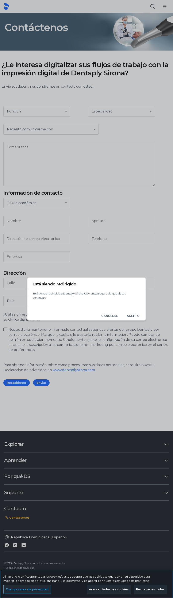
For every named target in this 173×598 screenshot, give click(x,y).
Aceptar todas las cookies (109, 589)
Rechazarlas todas (150, 589)
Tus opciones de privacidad (27, 589)
